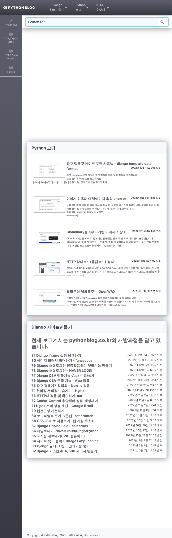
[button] (163, 22)
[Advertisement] (97, 62)
